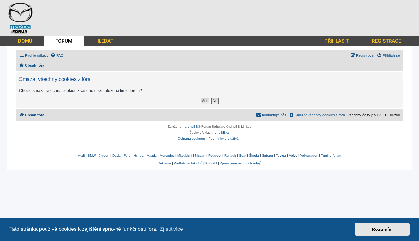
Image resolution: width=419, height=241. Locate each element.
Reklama (164, 163)
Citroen (104, 155)
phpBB (193, 126)
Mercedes (167, 155)
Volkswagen (309, 155)
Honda (139, 155)
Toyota (281, 155)
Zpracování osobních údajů (241, 163)
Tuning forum (331, 155)
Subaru (267, 155)
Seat (242, 155)
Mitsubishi (184, 155)
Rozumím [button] (382, 229)
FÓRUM (63, 41)
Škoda (254, 155)
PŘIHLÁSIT (336, 41)
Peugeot (214, 155)
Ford (127, 155)
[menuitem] (57, 55)
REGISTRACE (386, 41)
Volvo (293, 155)
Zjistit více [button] (171, 229)
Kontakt (211, 163)
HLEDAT (104, 41)
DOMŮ (25, 41)
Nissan (200, 155)
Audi (81, 155)
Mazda (152, 155)
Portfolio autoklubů (188, 163)
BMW (92, 155)
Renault (230, 155)
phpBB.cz (222, 132)
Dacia (116, 155)
